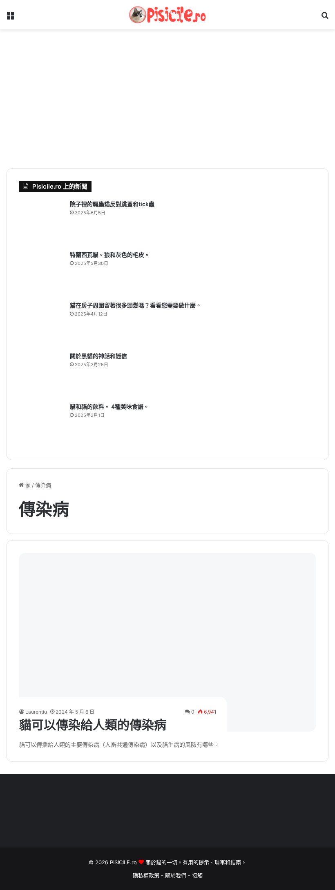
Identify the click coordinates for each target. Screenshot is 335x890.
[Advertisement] (167, 99)
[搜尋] (325, 18)
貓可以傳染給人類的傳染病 (92, 724)
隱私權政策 (146, 875)
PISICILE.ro (124, 862)
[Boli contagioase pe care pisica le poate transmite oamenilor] (167, 642)
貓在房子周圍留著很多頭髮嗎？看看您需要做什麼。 (135, 305)
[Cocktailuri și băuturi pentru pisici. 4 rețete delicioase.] (41, 425)
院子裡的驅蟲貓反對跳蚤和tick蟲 (112, 203)
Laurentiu (36, 712)
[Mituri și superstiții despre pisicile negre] (41, 374)
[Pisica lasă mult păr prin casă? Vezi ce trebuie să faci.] (41, 323)
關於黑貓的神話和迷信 (98, 355)
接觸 (197, 875)
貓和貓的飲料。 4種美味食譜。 (109, 406)
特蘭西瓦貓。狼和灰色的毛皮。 (110, 254)
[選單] (10, 18)
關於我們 (176, 875)
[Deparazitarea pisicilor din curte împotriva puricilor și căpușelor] (41, 222)
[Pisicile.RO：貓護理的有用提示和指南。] (167, 15)
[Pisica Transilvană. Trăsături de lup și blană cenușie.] (41, 273)
